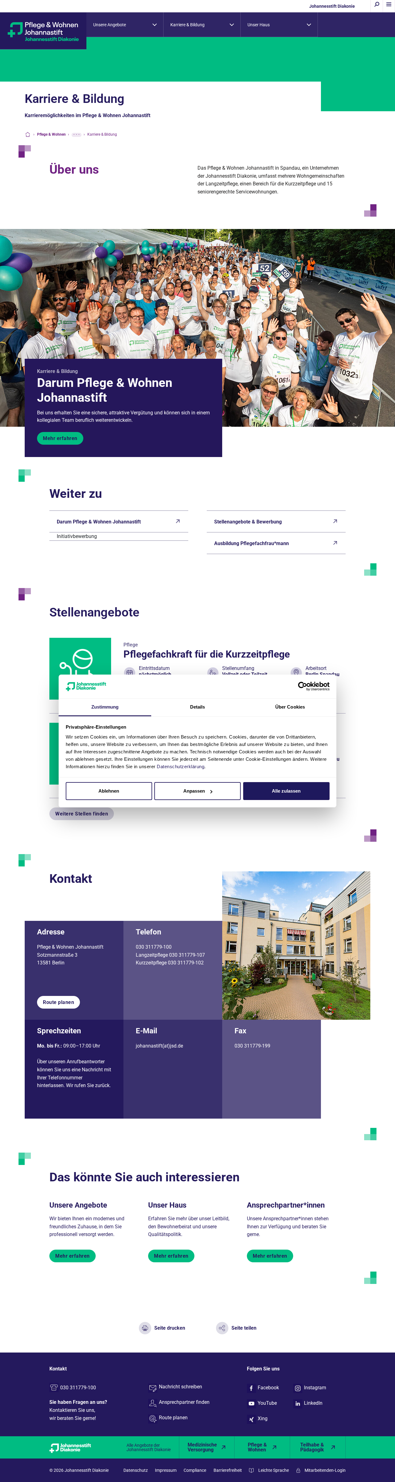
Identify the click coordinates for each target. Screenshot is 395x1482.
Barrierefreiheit (228, 1470)
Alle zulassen (286, 791)
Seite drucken (169, 1328)
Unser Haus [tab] (258, 24)
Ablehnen (108, 791)
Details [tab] (197, 706)
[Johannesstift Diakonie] (77, 1447)
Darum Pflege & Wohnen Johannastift (104, 390)
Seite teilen (243, 1328)
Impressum (166, 1470)
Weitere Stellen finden (81, 814)
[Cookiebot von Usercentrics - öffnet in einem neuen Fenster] (303, 686)
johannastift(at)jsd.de (159, 1046)
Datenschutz (135, 1470)
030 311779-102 (186, 963)
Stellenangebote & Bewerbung (248, 522)
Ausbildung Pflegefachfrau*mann (251, 543)
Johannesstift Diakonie (332, 6)
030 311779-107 (187, 955)
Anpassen (194, 791)
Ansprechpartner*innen (286, 1205)
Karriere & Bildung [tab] (187, 24)
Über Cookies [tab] (290, 706)
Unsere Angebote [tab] (109, 24)
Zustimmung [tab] (105, 706)
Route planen (58, 1002)
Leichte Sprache (273, 1470)
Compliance (195, 1470)
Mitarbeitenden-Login (325, 1470)
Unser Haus (167, 1205)
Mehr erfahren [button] (60, 438)
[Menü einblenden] (389, 6)
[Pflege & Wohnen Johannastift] (43, 31)
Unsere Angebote (78, 1205)
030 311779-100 (154, 947)
